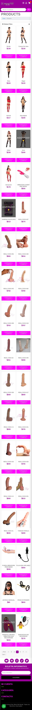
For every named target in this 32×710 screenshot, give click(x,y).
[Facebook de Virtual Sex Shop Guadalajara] (11, 661)
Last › (4, 654)
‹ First (4, 651)
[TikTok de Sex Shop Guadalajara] (21, 661)
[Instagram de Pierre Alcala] (16, 661)
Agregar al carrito (8, 56)
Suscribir (16, 677)
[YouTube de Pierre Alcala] (6, 661)
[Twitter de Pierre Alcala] (26, 661)
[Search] (29, 9)
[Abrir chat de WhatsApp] (4, 706)
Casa (4, 18)
